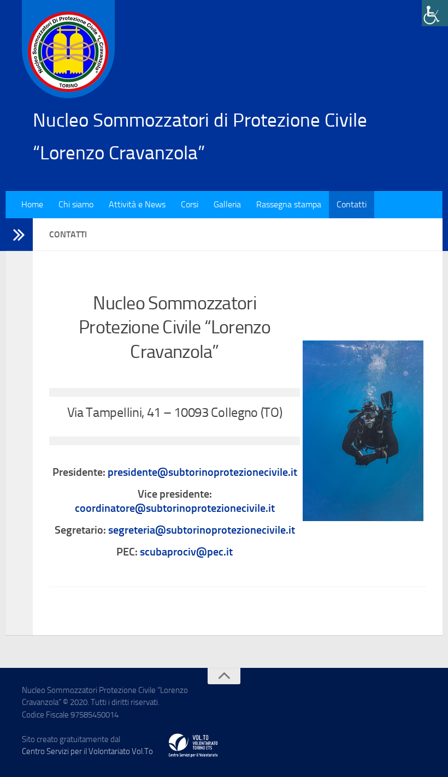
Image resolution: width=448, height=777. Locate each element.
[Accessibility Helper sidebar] (435, 13)
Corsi (189, 204)
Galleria (227, 204)
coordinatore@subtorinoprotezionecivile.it (175, 508)
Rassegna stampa (288, 204)
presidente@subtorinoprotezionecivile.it (202, 472)
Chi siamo (75, 204)
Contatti (352, 204)
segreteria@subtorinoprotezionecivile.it (201, 529)
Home (32, 204)
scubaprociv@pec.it (186, 551)
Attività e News (137, 204)
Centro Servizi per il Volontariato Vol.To (87, 751)
